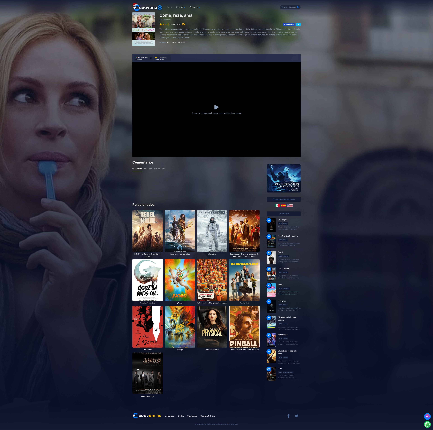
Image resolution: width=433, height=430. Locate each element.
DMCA (181, 416)
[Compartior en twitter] (298, 24)
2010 (168, 42)
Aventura (286, 288)
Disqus (148, 168)
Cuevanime (192, 416)
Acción (285, 272)
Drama (173, 42)
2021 (280, 372)
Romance (181, 42)
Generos (179, 7)
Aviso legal (170, 416)
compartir (290, 24)
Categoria (194, 7)
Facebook (159, 168)
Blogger (137, 168)
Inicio (169, 7)
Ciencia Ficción (288, 372)
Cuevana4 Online (207, 416)
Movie (285, 223)
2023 (280, 223)
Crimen (285, 256)
